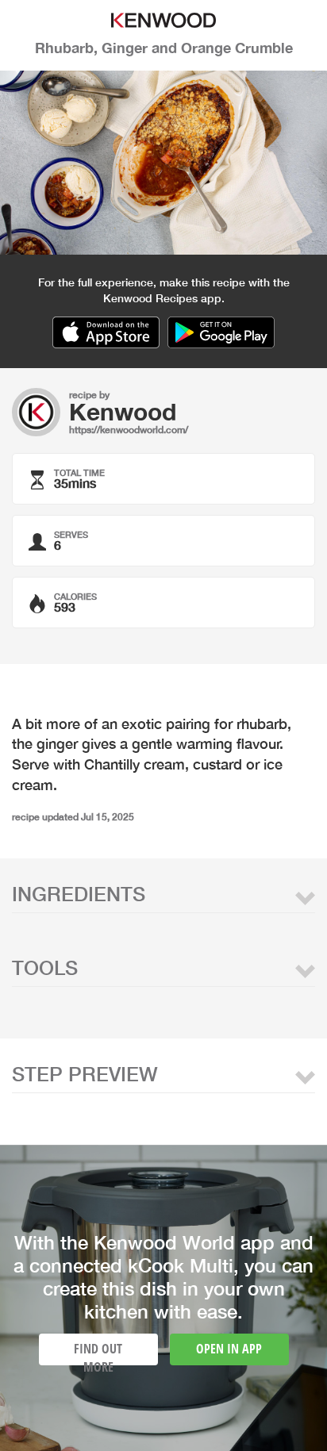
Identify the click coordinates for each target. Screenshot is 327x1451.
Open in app (229, 1348)
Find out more (98, 1352)
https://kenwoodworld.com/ (128, 430)
